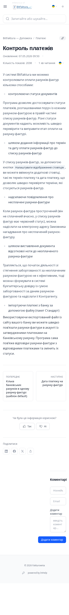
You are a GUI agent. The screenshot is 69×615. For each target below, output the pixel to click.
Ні (45, 426)
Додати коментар (56, 511)
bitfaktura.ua (17, 2)
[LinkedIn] (6, 451)
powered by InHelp (37, 572)
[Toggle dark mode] (62, 6)
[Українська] (54, 6)
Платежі (41, 38)
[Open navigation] (5, 6)
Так (29, 426)
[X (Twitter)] (22, 451)
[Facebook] (14, 451)
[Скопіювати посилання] (62, 38)
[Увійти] (23, 572)
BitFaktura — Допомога (17, 38)
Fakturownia (38, 565)
